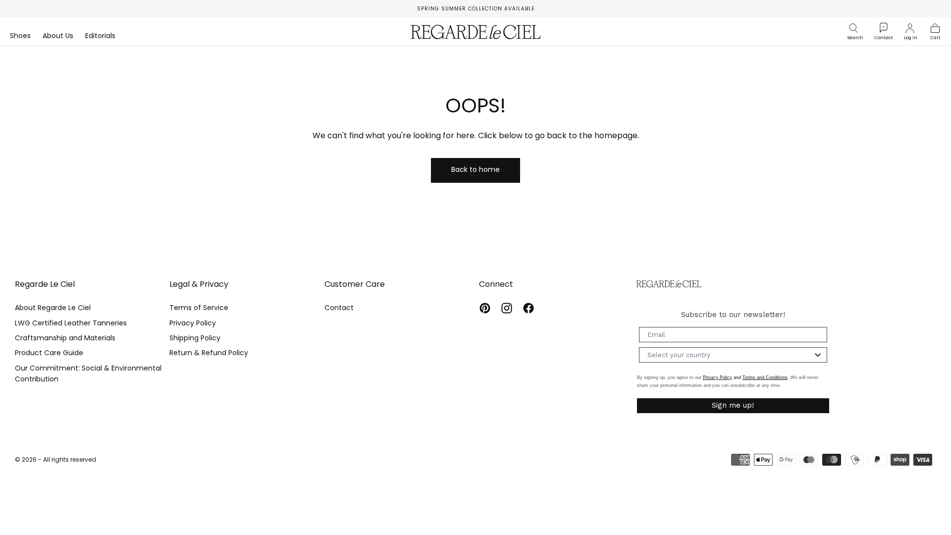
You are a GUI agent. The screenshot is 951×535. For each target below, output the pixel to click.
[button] (855, 28)
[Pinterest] (485, 308)
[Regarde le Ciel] (668, 284)
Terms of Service (198, 308)
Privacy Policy (192, 323)
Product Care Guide (49, 353)
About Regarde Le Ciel (53, 308)
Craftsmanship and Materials (65, 338)
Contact (339, 308)
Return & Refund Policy (208, 353)
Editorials (100, 36)
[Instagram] (507, 308)
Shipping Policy (194, 338)
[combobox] (730, 355)
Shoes (20, 36)
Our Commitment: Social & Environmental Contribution (88, 373)
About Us (58, 36)
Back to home (475, 169)
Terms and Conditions (765, 377)
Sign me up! (733, 405)
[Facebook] (528, 308)
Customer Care (354, 284)
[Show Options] (818, 355)
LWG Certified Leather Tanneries (71, 323)
